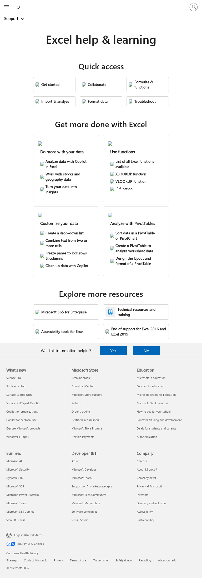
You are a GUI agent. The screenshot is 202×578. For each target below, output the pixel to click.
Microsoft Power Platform (22, 495)
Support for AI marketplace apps (92, 486)
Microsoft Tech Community (89, 495)
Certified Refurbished (85, 420)
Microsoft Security (17, 469)
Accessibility (145, 511)
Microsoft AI (14, 461)
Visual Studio (80, 520)
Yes (113, 350)
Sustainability (145, 520)
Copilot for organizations (22, 411)
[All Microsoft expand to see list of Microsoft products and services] (6, 7)
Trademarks (100, 560)
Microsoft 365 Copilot (20, 511)
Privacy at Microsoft (149, 486)
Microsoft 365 (15, 486)
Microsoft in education (151, 378)
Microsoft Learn (82, 478)
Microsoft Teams (17, 503)
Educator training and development (159, 420)
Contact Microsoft (35, 560)
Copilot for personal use (21, 420)
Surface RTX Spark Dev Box (23, 403)
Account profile (81, 378)
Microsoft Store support (87, 395)
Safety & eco (123, 560)
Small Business (15, 520)
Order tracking (81, 411)
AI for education (147, 437)
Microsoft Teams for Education (156, 395)
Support (11, 18)
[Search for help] (18, 7)
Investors (142, 495)
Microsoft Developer (85, 469)
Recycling (145, 560)
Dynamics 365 (15, 478)
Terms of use (78, 560)
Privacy (58, 560)
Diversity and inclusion (151, 503)
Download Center (83, 386)
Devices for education (150, 386)
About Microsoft (147, 469)
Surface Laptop (15, 386)
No (146, 350)
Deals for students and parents (156, 428)
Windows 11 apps (17, 437)
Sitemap (11, 560)
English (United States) (28, 535)
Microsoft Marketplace (86, 503)
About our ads (167, 560)
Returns (77, 403)
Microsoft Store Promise (87, 428)
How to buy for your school (154, 411)
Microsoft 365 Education (152, 403)
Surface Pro (13, 378)
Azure (75, 461)
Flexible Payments (83, 437)
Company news (146, 478)
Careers (142, 461)
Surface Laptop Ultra (19, 395)
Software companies (84, 511)
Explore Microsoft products (23, 428)
